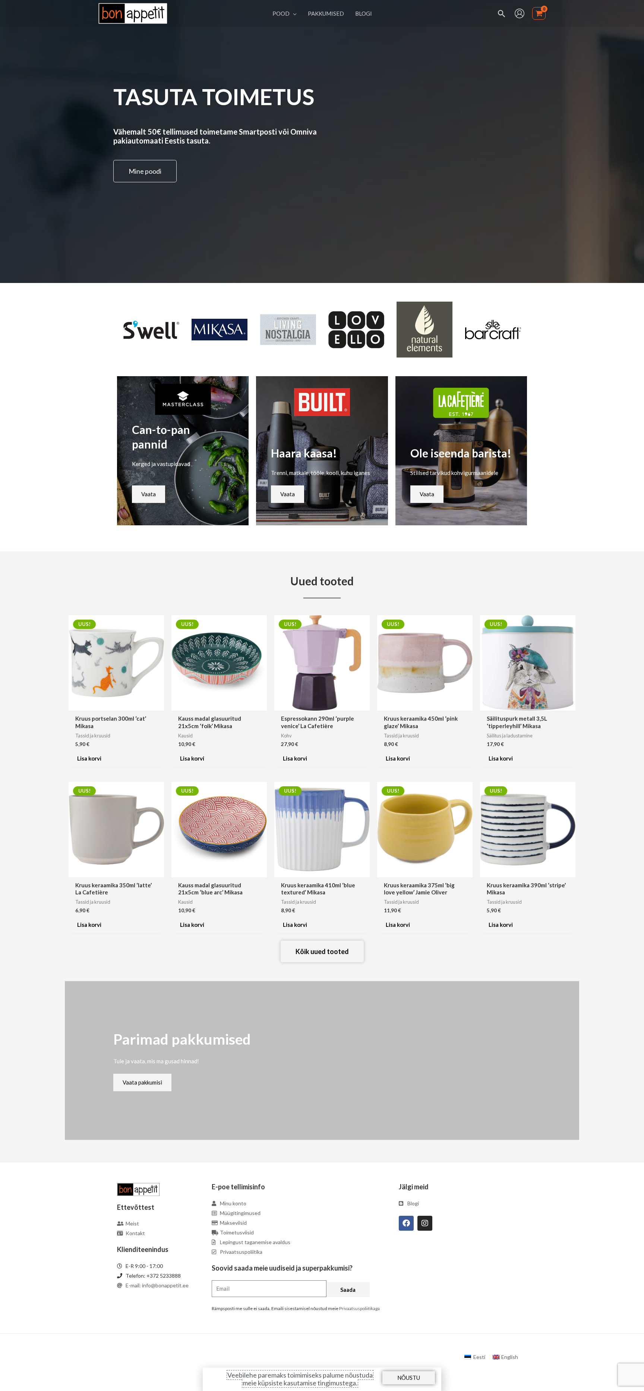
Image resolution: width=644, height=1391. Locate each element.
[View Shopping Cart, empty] (539, 13)
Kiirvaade (116, 704)
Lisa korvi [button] (89, 758)
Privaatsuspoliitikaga (359, 1308)
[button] (293, 13)
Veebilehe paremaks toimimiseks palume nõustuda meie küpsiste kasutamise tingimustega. (300, 1379)
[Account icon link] (519, 13)
